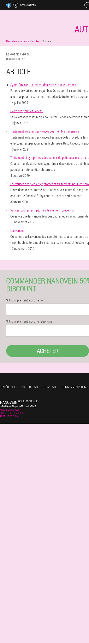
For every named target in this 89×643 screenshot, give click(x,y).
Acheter (48, 351)
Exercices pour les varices (26, 111)
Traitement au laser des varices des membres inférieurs (44, 131)
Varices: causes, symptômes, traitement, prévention (42, 210)
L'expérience (8, 387)
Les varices (17, 230)
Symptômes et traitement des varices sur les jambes (43, 84)
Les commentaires (74, 387)
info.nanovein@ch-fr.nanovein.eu (18, 406)
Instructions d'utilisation (39, 387)
